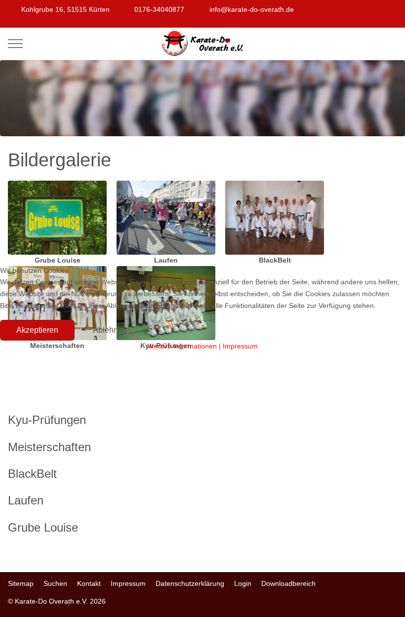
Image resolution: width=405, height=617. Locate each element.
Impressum (240, 346)
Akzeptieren (37, 330)
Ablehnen (110, 330)
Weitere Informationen (182, 346)
